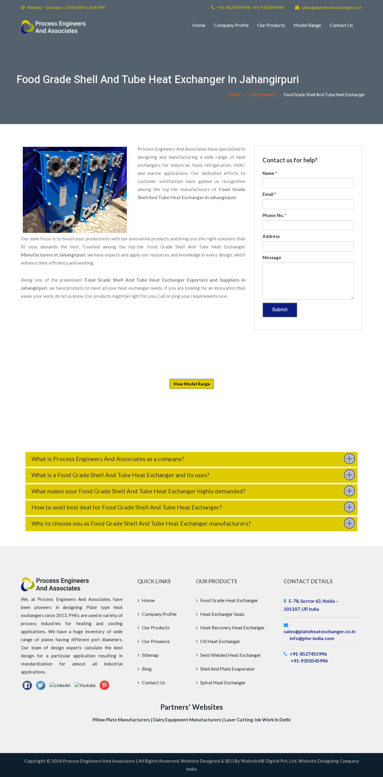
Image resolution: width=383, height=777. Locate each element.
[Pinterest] (104, 684)
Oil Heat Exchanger (219, 641)
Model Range (307, 25)
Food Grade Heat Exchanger (228, 600)
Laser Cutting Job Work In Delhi (257, 719)
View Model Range (191, 383)
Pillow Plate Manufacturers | (122, 719)
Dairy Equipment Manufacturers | (188, 719)
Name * (269, 173)
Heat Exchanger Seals (221, 614)
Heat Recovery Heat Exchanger (232, 627)
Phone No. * (274, 215)
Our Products (271, 25)
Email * (269, 194)
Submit (280, 309)
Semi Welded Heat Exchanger (230, 655)
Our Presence (262, 95)
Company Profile (231, 25)
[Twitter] (40, 684)
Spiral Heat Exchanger (222, 682)
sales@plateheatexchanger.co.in (332, 7)
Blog (146, 668)
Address (271, 236)
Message (271, 257)
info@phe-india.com (312, 638)
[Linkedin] (60, 684)
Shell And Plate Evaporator (227, 668)
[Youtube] (85, 684)
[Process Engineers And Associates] (53, 26)
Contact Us (341, 25)
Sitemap (150, 655)
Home (198, 25)
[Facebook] (27, 684)
